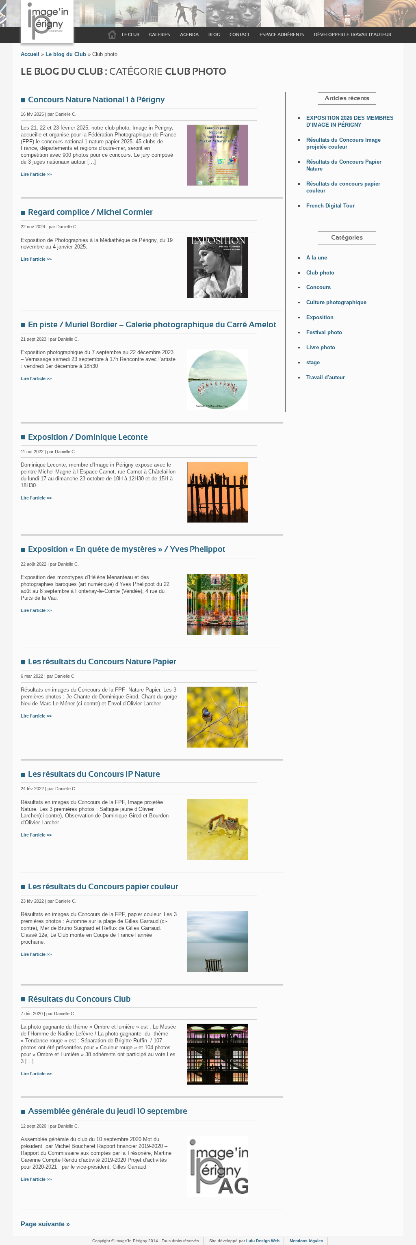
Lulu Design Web (263, 1241)
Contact (240, 34)
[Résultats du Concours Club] (217, 1082)
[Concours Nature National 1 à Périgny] (217, 183)
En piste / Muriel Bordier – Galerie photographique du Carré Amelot (152, 325)
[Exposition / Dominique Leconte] (217, 520)
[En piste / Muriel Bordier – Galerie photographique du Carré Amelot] (217, 407)
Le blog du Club (66, 54)
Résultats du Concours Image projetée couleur (343, 143)
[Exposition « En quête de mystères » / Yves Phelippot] (217, 632)
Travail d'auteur (325, 377)
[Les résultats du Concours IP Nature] (217, 857)
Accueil (112, 35)
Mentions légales (306, 1241)
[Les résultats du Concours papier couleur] (217, 969)
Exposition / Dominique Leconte (88, 437)
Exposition (320, 317)
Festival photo (324, 332)
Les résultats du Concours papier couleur (103, 887)
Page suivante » (45, 1224)
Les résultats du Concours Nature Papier (102, 662)
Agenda (189, 34)
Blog (214, 34)
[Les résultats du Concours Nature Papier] (217, 745)
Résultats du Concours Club (79, 999)
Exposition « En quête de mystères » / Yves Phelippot (126, 549)
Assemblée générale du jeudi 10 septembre (107, 1111)
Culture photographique (336, 302)
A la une (316, 258)
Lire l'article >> (36, 174)
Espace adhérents (282, 34)
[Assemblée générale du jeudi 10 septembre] (217, 1194)
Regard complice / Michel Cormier (90, 212)
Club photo (320, 273)
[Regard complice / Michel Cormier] (217, 295)
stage (313, 362)
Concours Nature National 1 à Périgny (96, 100)
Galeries (159, 34)
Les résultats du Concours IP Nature (94, 774)
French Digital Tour (330, 206)
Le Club (130, 34)
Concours (318, 287)
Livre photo (320, 347)
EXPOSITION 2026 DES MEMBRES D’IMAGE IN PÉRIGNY (350, 121)
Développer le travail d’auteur (352, 34)
